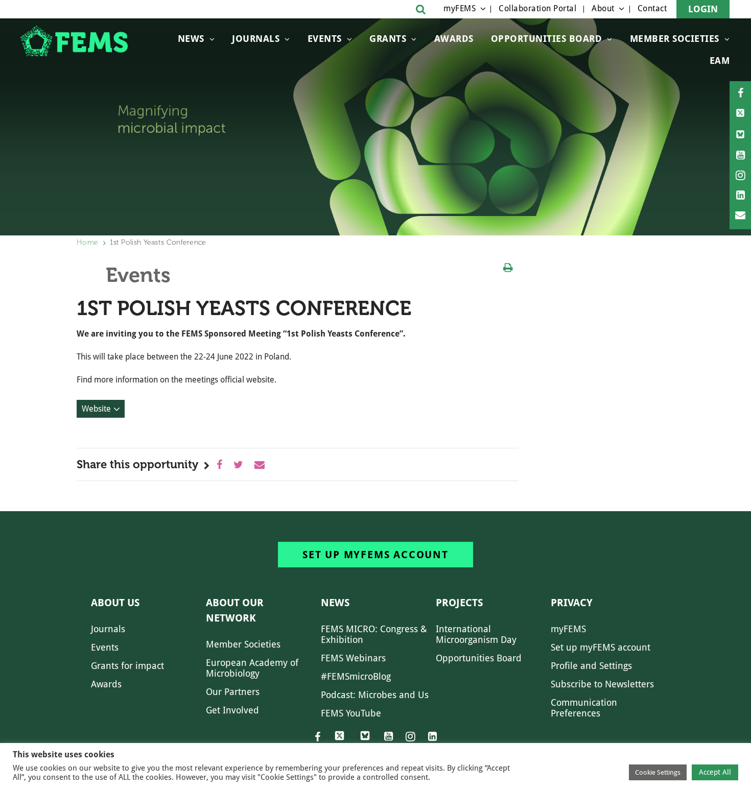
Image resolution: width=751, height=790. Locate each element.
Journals (255, 38)
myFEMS (459, 8)
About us (115, 602)
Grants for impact (127, 665)
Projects (459, 602)
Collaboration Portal (537, 8)
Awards (454, 38)
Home (87, 242)
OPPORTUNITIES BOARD (546, 38)
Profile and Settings (591, 665)
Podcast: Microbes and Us (375, 694)
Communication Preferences (584, 708)
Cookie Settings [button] (657, 772)
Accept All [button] (715, 772)
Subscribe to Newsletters (602, 684)
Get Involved (232, 710)
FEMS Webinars (353, 658)
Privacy (572, 602)
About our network (235, 610)
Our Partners (233, 691)
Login (703, 9)
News (191, 38)
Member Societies (674, 38)
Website (96, 409)
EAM (720, 60)
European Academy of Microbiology (252, 668)
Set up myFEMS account (375, 554)
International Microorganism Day (476, 634)
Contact (652, 8)
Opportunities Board (479, 658)
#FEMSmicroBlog (356, 676)
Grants (387, 38)
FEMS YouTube (351, 713)
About (603, 8)
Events (325, 38)
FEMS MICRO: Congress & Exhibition (374, 634)
